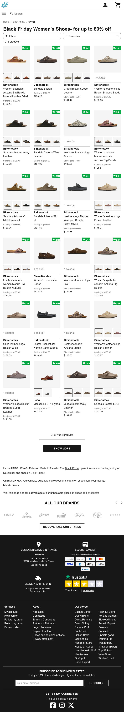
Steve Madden (42, 276)
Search (18, 13)
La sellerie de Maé (85, 650)
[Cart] (118, 5)
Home (6, 21)
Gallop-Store (82, 635)
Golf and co (81, 639)
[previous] (116, 503)
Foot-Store (81, 631)
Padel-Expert (82, 662)
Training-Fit (105, 639)
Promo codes (12, 627)
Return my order (13, 623)
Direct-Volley (82, 623)
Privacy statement (43, 639)
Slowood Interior (107, 619)
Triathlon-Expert (107, 646)
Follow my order (13, 619)
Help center (11, 615)
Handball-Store (83, 642)
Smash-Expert (106, 623)
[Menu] (4, 14)
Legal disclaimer (42, 627)
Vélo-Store (104, 654)
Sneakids (103, 631)
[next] (121, 503)
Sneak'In (103, 627)
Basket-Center (83, 612)
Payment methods (43, 631)
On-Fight (80, 658)
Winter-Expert (106, 658)
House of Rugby (84, 646)
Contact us (39, 554)
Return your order (38, 591)
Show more (62, 448)
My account (10, 612)
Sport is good (106, 635)
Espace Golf (82, 627)
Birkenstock (10, 85)
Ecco (37, 400)
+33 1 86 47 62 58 (39, 564)
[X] (71, 705)
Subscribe (96, 683)
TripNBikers (105, 650)
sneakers (93, 493)
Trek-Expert (105, 642)
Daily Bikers (82, 615)
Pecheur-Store (106, 612)
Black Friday (19, 21)
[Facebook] (53, 705)
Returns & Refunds (44, 623)
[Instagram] (62, 705)
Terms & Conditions (44, 619)
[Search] (12, 13)
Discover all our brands (62, 527)
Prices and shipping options (49, 635)
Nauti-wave (81, 654)
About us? (38, 612)
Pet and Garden (107, 615)
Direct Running (83, 619)
